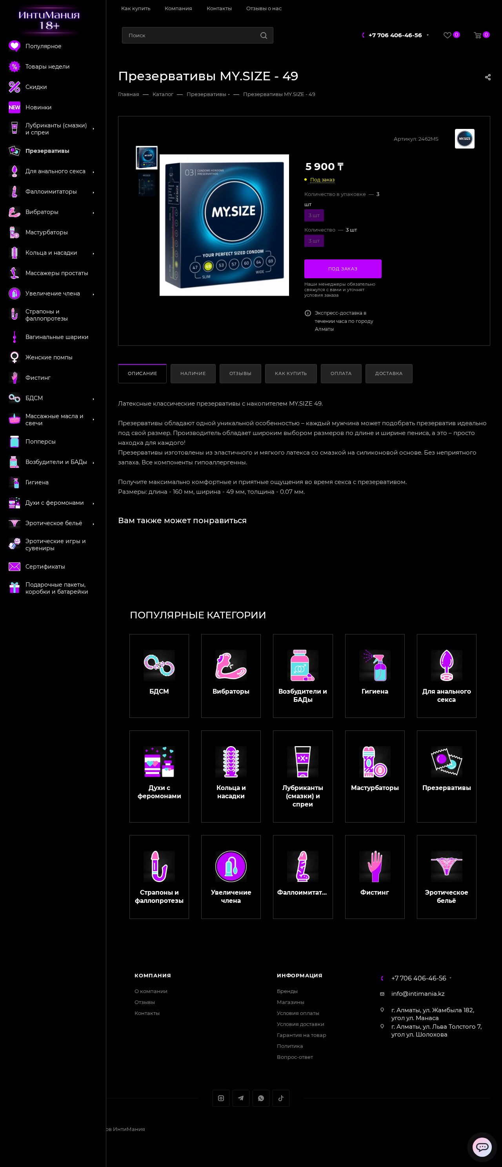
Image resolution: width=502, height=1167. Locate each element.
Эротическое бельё (446, 896)
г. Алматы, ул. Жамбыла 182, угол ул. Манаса (432, 1014)
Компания (153, 975)
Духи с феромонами (159, 792)
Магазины (290, 1002)
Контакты (147, 1013)
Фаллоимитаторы (302, 892)
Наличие (193, 373)
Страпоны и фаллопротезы (159, 896)
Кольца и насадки (231, 792)
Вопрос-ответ (295, 1057)
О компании (151, 991)
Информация (300, 975)
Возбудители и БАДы (302, 695)
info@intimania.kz (418, 993)
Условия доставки (300, 1024)
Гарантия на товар (301, 1035)
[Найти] (263, 35)
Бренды (287, 991)
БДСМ (159, 691)
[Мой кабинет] (487, 9)
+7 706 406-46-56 (395, 35)
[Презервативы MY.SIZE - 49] (224, 225)
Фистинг (374, 892)
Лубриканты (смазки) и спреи (302, 796)
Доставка (389, 373)
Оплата (341, 373)
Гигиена (375, 691)
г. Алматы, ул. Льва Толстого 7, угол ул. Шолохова (436, 1030)
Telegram (241, 1098)
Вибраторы (231, 691)
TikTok (281, 1098)
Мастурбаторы (375, 788)
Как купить (291, 373)
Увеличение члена (231, 896)
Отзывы (240, 373)
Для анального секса (446, 695)
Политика (290, 1046)
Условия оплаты (298, 1013)
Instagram (221, 1098)
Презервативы (446, 788)
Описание (142, 373)
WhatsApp (261, 1098)
